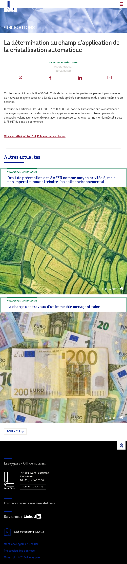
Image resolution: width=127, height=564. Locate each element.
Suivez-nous (13, 517)
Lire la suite (110, 289)
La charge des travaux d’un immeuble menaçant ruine (53, 307)
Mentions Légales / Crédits (21, 544)
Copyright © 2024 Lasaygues (22, 557)
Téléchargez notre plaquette (28, 532)
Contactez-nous (31, 487)
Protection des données (19, 551)
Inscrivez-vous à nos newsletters (29, 503)
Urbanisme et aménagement (64, 63)
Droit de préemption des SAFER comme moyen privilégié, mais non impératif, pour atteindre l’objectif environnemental (61, 180)
